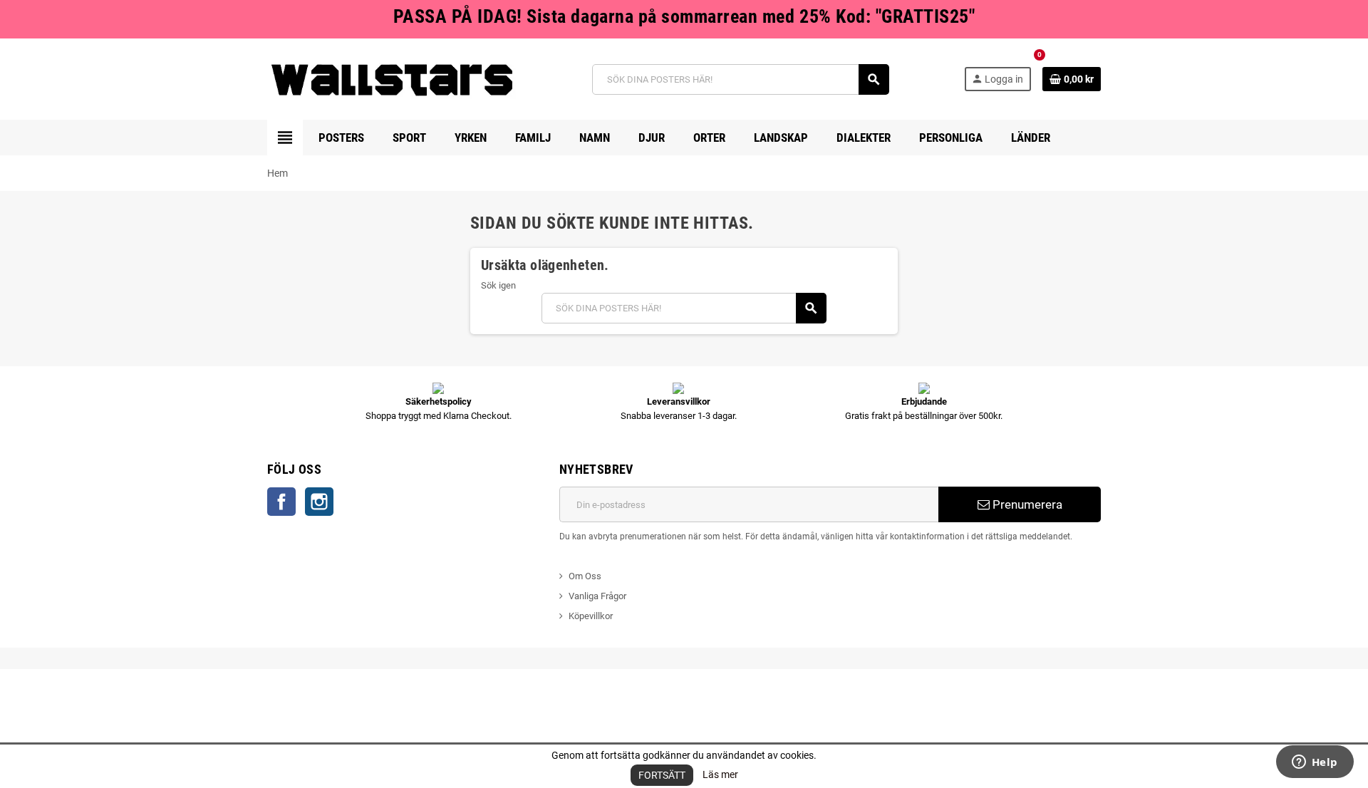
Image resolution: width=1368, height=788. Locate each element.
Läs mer (720, 774)
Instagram (319, 501)
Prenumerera (1026, 504)
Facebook (281, 501)
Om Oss (585, 576)
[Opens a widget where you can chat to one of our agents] (1314, 763)
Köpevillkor (591, 616)
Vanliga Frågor (597, 596)
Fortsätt (661, 775)
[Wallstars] (392, 78)
